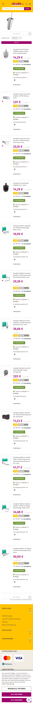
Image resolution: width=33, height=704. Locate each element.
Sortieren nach (5, 38)
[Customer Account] (23, 4)
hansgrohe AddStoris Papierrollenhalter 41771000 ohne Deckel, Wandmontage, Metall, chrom (22, 275)
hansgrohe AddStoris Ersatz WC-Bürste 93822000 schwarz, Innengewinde (22, 370)
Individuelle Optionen (16, 689)
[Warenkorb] (30, 4)
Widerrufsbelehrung (9, 625)
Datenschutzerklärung (8, 684)
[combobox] (13, 8)
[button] (7, 4)
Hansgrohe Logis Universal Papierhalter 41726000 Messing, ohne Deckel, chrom (21, 141)
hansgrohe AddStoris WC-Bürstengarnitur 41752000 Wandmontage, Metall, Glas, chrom (22, 323)
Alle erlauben (16, 700)
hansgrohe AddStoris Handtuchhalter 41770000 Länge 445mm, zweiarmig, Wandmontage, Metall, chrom (22, 460)
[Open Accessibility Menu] (28, 699)
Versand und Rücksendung (11, 619)
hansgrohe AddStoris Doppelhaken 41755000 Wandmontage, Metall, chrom (22, 228)
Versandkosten (27, 64)
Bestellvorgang (7, 616)
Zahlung (5, 622)
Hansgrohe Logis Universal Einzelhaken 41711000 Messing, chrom (22, 96)
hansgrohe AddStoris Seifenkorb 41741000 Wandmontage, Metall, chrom (22, 550)
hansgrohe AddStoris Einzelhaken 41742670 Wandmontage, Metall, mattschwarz (22, 415)
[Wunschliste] (26, 4)
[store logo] (16, 4)
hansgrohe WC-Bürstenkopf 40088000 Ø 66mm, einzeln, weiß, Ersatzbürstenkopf (21, 51)
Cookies (12, 673)
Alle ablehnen (16, 694)
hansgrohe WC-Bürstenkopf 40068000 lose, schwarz (21, 184)
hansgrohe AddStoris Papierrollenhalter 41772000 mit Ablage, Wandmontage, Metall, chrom (22, 506)
